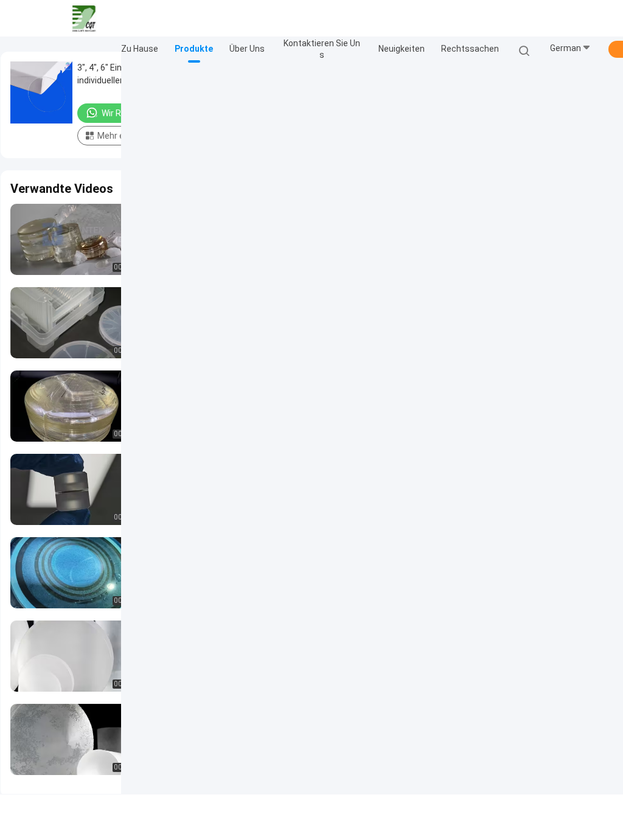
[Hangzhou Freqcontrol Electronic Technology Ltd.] (83, 18)
